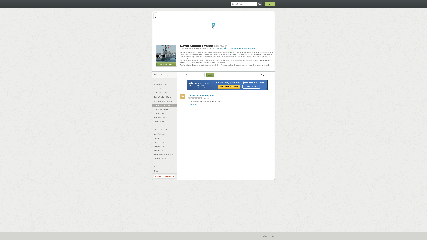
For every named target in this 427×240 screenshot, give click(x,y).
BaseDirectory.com (168, 4)
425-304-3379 (194, 104)
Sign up (270, 4)
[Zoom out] (155, 17)
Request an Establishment (164, 177)
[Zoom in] (155, 14)
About (265, 236)
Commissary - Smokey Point (201, 95)
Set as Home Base (166, 64)
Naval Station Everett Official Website (242, 48)
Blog (272, 236)
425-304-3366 (221, 48)
